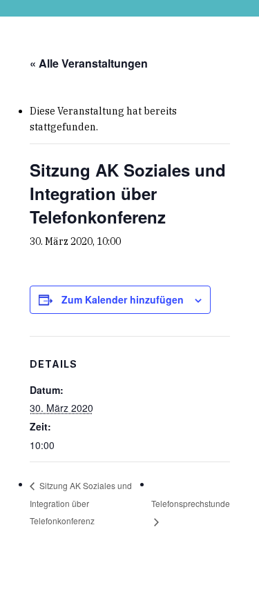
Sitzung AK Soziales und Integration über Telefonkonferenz (81, 502)
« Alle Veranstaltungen (89, 63)
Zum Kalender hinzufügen (122, 299)
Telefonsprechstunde (190, 503)
